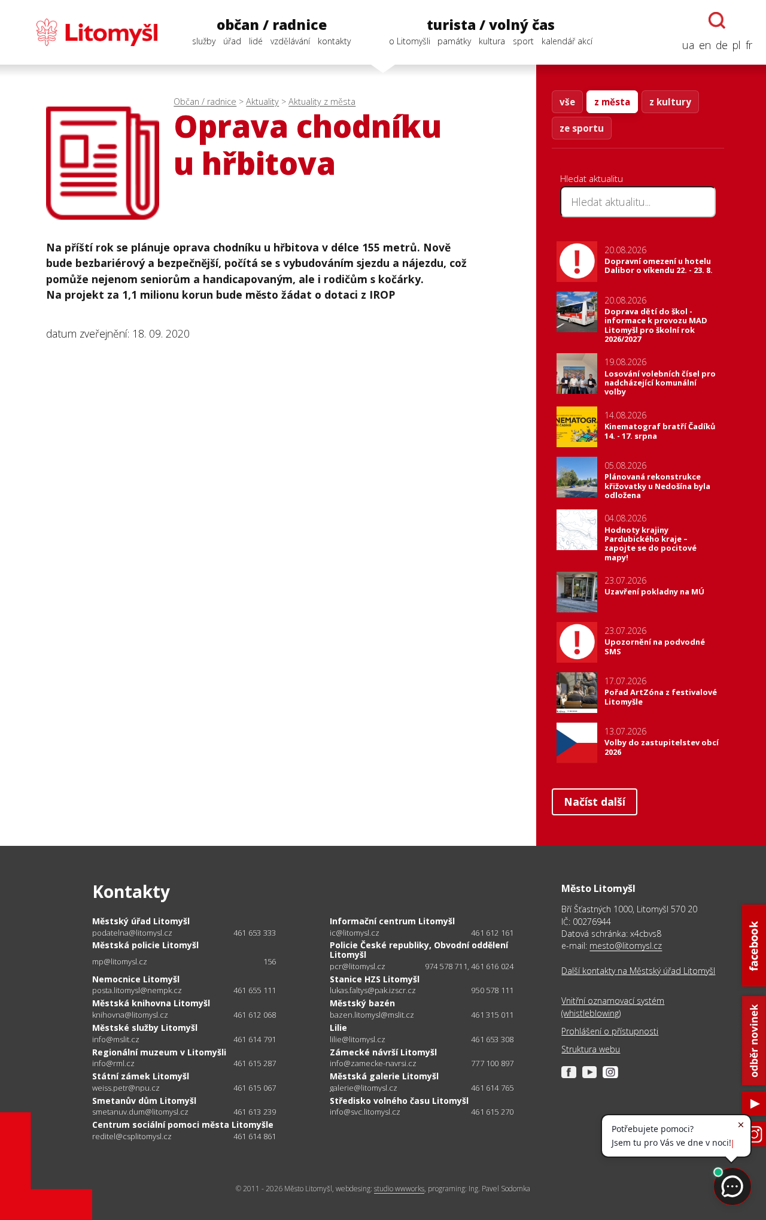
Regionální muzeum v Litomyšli (159, 1052)
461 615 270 (492, 1111)
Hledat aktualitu (591, 178)
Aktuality (262, 101)
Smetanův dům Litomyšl (144, 1100)
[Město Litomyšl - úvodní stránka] (85, 32)
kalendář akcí (567, 41)
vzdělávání (290, 41)
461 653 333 (254, 932)
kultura (492, 41)
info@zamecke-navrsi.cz (373, 1063)
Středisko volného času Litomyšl (399, 1100)
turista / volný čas (491, 25)
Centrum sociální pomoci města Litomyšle (182, 1124)
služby (203, 41)
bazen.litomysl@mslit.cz (372, 1014)
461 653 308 (492, 1039)
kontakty (334, 41)
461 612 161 (492, 932)
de (722, 45)
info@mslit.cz (115, 1039)
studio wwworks (399, 1188)
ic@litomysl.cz (354, 932)
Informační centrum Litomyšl (392, 921)
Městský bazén (362, 1003)
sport (523, 41)
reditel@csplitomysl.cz (132, 1136)
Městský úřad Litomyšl (141, 921)
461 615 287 (254, 1063)
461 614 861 (254, 1136)
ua (688, 45)
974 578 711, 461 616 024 (469, 966)
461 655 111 (254, 990)
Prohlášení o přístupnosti (609, 1031)
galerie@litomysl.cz (363, 1088)
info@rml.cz (113, 1063)
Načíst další (594, 801)
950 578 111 (492, 990)
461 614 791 (254, 1039)
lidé (256, 41)
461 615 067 (254, 1087)
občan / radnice (272, 25)
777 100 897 (492, 1063)
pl (736, 45)
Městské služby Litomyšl (144, 1027)
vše (567, 102)
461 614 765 (492, 1087)
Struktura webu (590, 1049)
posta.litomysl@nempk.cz (137, 990)
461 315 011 (492, 1014)
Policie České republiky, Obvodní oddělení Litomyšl (419, 949)
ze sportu (582, 128)
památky (454, 41)
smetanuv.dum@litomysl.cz (140, 1111)
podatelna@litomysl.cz (132, 932)
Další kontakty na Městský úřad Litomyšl (638, 970)
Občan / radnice (205, 101)
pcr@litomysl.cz (357, 966)
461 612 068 (254, 1014)
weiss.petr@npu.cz (126, 1088)
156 (269, 961)
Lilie (338, 1027)
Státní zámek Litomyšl (140, 1076)
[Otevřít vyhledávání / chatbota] (717, 20)
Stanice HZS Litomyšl (375, 979)
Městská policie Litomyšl (145, 945)
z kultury (670, 102)
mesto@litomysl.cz (625, 945)
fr (749, 45)
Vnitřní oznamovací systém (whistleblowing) (612, 1006)
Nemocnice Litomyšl (136, 979)
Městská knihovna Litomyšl (151, 1003)
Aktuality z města (321, 101)
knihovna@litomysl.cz (130, 1014)
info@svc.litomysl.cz (365, 1111)
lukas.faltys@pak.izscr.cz (373, 990)
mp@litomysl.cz (119, 961)
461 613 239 (254, 1111)
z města (612, 102)
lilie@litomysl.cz (357, 1039)
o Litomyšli (409, 41)
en (705, 45)
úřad (232, 41)
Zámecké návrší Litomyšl (383, 1052)
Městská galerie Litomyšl (384, 1076)
